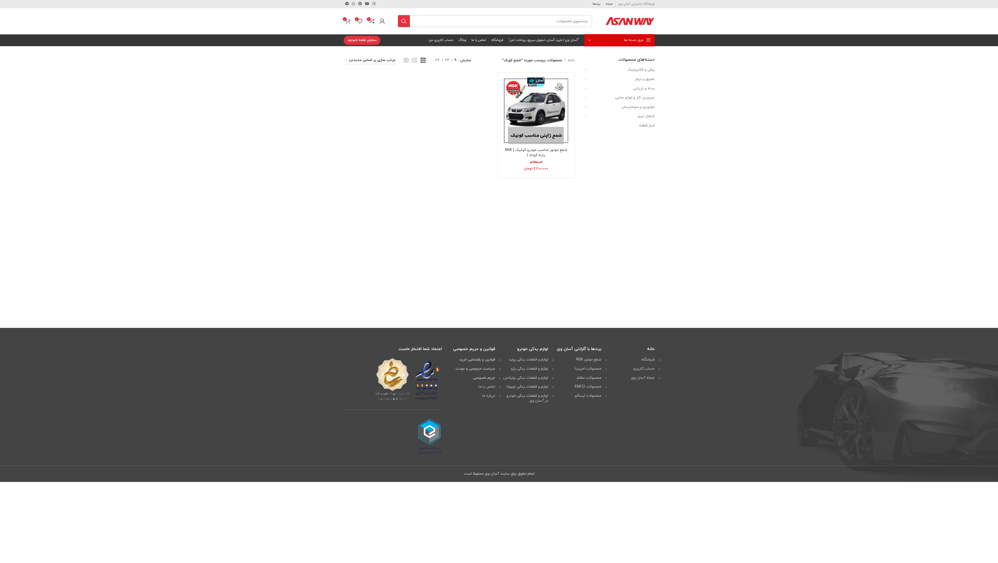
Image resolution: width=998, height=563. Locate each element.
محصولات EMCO (588, 386)
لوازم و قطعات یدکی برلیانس (525, 377)
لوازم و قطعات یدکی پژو (529, 368)
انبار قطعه (647, 125)
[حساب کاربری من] (382, 21)
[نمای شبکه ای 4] (414, 60)
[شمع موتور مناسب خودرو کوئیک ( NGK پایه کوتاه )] (536, 110)
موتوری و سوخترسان (638, 107)
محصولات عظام (589, 377)
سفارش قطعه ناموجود (362, 40)
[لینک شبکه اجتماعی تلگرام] (347, 4)
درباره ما (488, 395)
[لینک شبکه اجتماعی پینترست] (360, 4)
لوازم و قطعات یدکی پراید (528, 359)
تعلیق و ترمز (645, 79)
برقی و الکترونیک (641, 69)
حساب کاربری (644, 368)
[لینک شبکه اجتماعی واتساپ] (353, 4)
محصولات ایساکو (588, 395)
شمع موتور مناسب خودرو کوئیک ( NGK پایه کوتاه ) (536, 153)
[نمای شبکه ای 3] (423, 60)
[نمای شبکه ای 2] (406, 60)
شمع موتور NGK (588, 359)
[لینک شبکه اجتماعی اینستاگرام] (374, 4)
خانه (571, 60)
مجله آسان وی (643, 377)
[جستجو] (404, 21)
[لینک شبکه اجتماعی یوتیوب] (367, 4)
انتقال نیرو (646, 116)
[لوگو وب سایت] (630, 20)
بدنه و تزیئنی (644, 88)
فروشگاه (648, 359)
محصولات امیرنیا (588, 368)
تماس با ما (487, 386)
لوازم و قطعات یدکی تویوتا (527, 386)
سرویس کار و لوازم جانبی (635, 97)
